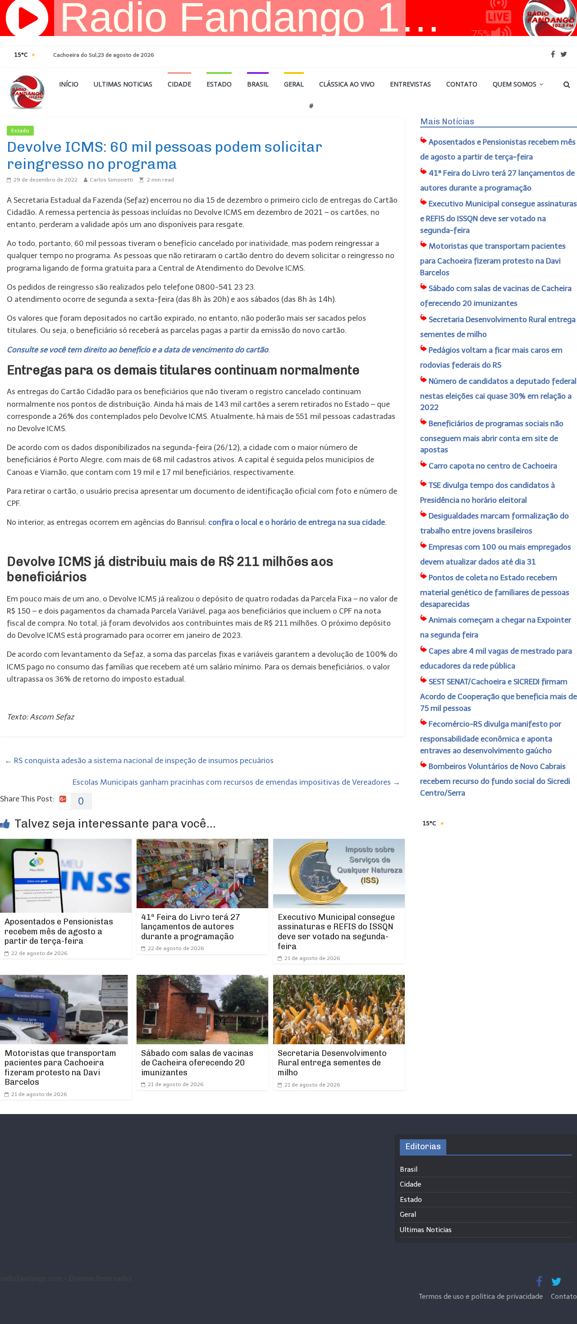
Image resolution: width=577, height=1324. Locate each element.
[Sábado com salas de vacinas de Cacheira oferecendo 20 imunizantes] (202, 980)
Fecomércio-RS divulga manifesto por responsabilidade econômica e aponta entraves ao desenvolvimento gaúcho (490, 737)
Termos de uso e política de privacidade (482, 1296)
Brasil (258, 84)
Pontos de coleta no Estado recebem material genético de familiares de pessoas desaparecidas (494, 591)
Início (68, 84)
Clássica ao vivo (347, 84)
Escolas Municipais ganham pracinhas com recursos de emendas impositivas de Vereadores (236, 782)
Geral (294, 84)
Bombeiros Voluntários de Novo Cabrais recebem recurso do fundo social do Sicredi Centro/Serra (495, 779)
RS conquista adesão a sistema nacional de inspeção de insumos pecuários (139, 760)
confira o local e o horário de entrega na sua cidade (296, 522)
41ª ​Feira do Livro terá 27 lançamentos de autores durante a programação (190, 927)
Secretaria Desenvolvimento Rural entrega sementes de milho (332, 1063)
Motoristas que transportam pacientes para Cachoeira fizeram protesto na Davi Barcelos (60, 1067)
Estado (219, 84)
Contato (461, 84)
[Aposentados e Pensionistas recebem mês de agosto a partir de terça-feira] (66, 844)
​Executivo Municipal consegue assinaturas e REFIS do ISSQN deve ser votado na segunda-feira (336, 931)
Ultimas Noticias (123, 84)
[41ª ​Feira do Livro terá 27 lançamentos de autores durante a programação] (202, 844)
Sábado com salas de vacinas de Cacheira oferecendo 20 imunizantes (197, 1063)
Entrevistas (410, 84)
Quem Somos (514, 84)
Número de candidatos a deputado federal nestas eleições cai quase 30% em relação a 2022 (498, 394)
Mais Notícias (447, 122)
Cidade (179, 84)
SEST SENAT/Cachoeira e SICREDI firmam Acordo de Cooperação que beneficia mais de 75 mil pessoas (498, 695)
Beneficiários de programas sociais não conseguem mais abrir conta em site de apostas (491, 437)
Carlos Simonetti (111, 180)
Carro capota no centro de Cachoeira (493, 465)
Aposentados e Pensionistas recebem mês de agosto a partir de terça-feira (59, 931)
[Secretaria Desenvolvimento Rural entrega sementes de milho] (339, 980)
